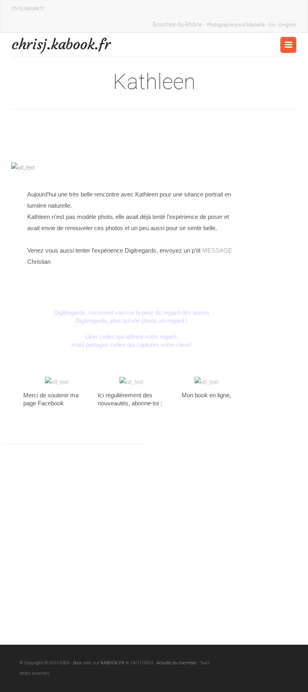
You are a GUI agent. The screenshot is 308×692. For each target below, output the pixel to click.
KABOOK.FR (112, 663)
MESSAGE (217, 250)
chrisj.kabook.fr (61, 44)
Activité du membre (176, 663)
